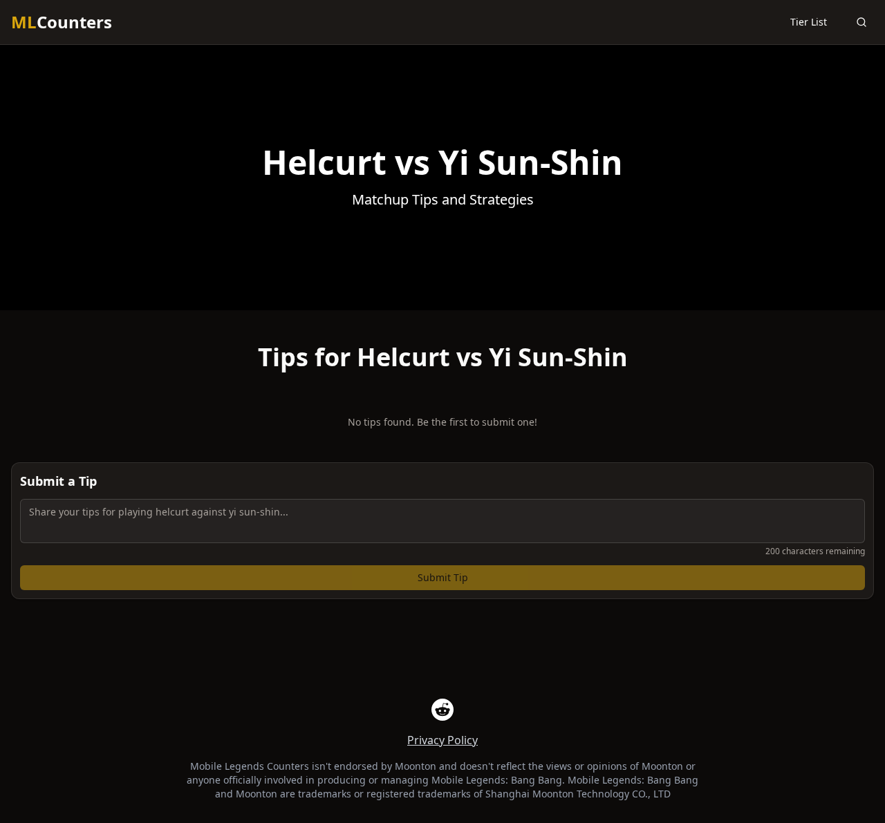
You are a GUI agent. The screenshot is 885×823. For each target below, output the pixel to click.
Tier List (808, 21)
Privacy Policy (442, 740)
